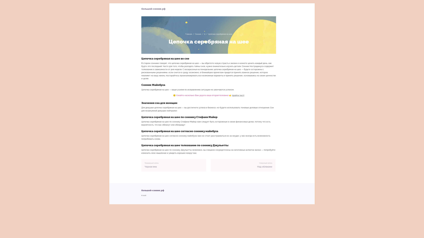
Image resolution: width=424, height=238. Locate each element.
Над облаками (264, 166)
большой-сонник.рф (153, 8)
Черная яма (151, 166)
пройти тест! (238, 95)
